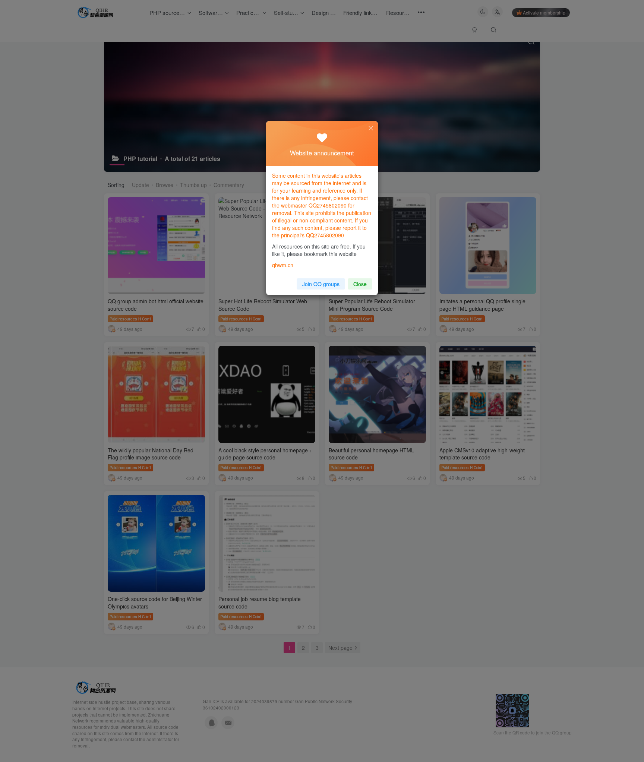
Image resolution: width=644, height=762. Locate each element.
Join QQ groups (321, 284)
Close (360, 284)
